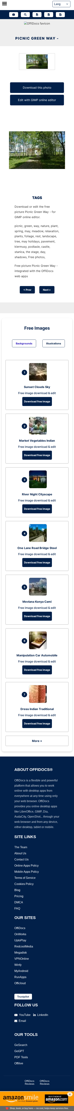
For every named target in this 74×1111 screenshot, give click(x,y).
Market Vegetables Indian (37, 440)
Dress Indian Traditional (37, 709)
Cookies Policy (24, 883)
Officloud (20, 983)
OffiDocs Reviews (29, 1082)
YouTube (25, 1014)
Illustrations (53, 343)
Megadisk (20, 952)
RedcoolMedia (23, 946)
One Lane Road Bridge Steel (37, 548)
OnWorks (20, 934)
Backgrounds (24, 343)
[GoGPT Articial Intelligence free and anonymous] (13, 14)
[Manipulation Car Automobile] (39, 648)
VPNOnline (21, 958)
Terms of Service (25, 877)
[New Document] (37, 14)
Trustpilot (23, 996)
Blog (17, 890)
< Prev (27, 289)
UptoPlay (20, 940)
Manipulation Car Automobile (37, 655)
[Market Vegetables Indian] (39, 433)
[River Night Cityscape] (39, 487)
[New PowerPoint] (60, 14)
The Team (20, 847)
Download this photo (37, 87)
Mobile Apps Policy (26, 871)
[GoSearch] (25, 14)
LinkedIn (42, 1014)
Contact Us (21, 859)
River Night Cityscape (37, 494)
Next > (47, 289)
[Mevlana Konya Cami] (39, 594)
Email (22, 1020)
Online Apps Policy (26, 865)
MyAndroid (21, 970)
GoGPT (19, 1051)
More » (37, 741)
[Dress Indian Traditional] (39, 702)
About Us (20, 853)
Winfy (18, 964)
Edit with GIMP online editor (37, 100)
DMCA (18, 902)
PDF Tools (21, 1057)
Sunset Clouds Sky (37, 387)
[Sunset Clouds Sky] (39, 380)
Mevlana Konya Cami (37, 601)
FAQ (17, 908)
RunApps (20, 977)
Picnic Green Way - (37, 38)
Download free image (37, 401)
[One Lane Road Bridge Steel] (39, 541)
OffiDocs (19, 928)
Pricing (18, 896)
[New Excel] (48, 14)
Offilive (18, 1063)
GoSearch (20, 1045)
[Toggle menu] (4, 4)
